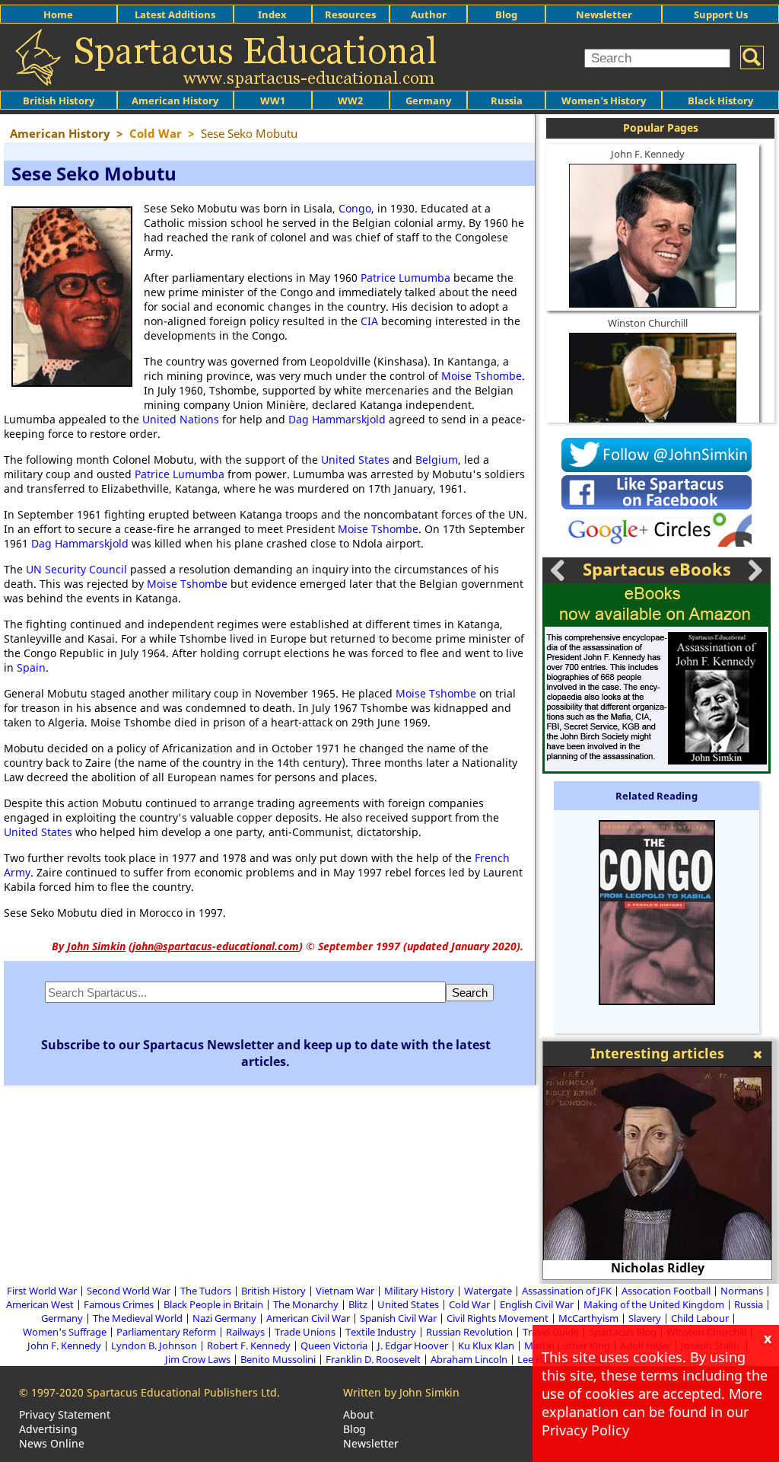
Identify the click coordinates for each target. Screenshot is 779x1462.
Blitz (357, 1304)
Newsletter (604, 14)
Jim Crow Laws (198, 1359)
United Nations (180, 419)
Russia (507, 100)
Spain (31, 667)
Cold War (469, 1304)
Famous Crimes (119, 1304)
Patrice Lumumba (405, 277)
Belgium (436, 459)
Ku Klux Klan (486, 1345)
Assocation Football (666, 1291)
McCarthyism (588, 1318)
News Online (51, 1443)
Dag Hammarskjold (337, 419)
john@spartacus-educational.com (215, 946)
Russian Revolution (469, 1332)
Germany (428, 100)
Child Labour (700, 1318)
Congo (355, 208)
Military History (419, 1291)
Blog (506, 14)
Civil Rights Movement (497, 1318)
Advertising (48, 1429)
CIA (369, 321)
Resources (350, 14)
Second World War (128, 1291)
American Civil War (308, 1318)
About (358, 1414)
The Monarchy (306, 1304)
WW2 (350, 100)
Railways (245, 1332)
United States (355, 459)
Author (429, 14)
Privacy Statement (64, 1414)
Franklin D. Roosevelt (373, 1359)
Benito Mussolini (278, 1359)
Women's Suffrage (65, 1332)
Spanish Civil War (398, 1318)
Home (58, 14)
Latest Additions (175, 14)
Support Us (721, 14)
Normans (741, 1291)
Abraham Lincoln (469, 1359)
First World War (42, 1291)
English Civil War (537, 1304)
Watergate (488, 1291)
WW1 (272, 100)
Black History (720, 100)
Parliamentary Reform (166, 1332)
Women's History (603, 100)
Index (272, 14)
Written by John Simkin (401, 1392)
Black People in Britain (213, 1304)
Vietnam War (345, 1291)
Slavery (644, 1318)
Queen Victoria (333, 1345)
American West (40, 1304)
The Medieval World (138, 1318)
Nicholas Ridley (657, 1267)
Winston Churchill (648, 323)
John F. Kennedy (648, 154)
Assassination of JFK (567, 1291)
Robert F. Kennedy (249, 1345)
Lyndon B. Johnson (154, 1345)
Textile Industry (380, 1332)
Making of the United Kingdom (653, 1304)
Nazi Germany (224, 1318)
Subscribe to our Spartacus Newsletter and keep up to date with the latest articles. (266, 1053)
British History (273, 1291)
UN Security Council (76, 569)
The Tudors (205, 1291)
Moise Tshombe (481, 376)
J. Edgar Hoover (412, 1345)
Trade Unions (305, 1332)
